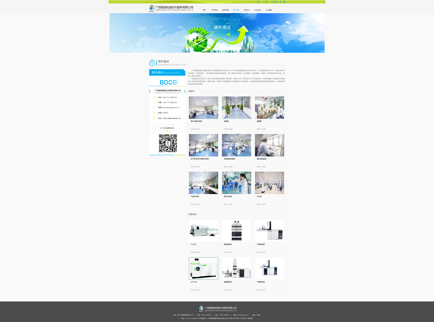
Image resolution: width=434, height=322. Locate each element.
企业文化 (259, 10)
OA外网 (265, 2)
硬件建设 (237, 10)
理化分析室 (228, 196)
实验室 (226, 121)
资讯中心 (248, 10)
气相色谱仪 (261, 244)
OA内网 (257, 2)
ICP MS (193, 244)
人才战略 (269, 10)
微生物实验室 (261, 159)
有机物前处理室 (229, 159)
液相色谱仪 (228, 244)
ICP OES (194, 282)
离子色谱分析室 (196, 121)
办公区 (259, 196)
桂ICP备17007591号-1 (233, 318)
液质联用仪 (228, 282)
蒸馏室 (259, 121)
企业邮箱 (274, 2)
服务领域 (226, 10)
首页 (206, 10)
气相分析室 (195, 196)
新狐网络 (250, 318)
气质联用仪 (261, 282)
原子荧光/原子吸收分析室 (200, 159)
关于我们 (216, 10)
